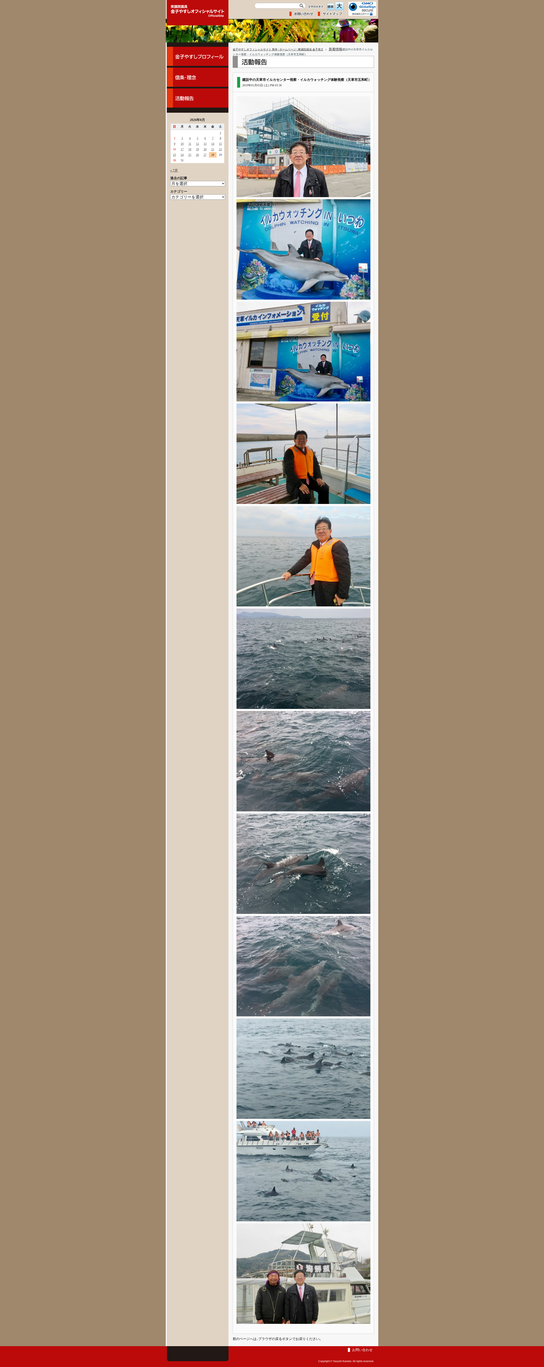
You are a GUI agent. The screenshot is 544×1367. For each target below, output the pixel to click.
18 (189, 149)
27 (205, 154)
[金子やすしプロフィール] (197, 56)
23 (174, 154)
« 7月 (174, 170)
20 (205, 149)
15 (220, 143)
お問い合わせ (362, 1350)
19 (197, 149)
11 (189, 143)
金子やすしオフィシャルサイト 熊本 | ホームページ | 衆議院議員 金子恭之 (278, 49)
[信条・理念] (197, 77)
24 (182, 154)
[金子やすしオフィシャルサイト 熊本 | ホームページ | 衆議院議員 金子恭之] (197, 9)
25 (189, 154)
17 (182, 149)
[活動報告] (197, 98)
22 (220, 149)
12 (197, 143)
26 (197, 154)
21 (212, 149)
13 (205, 143)
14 (212, 143)
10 (182, 143)
